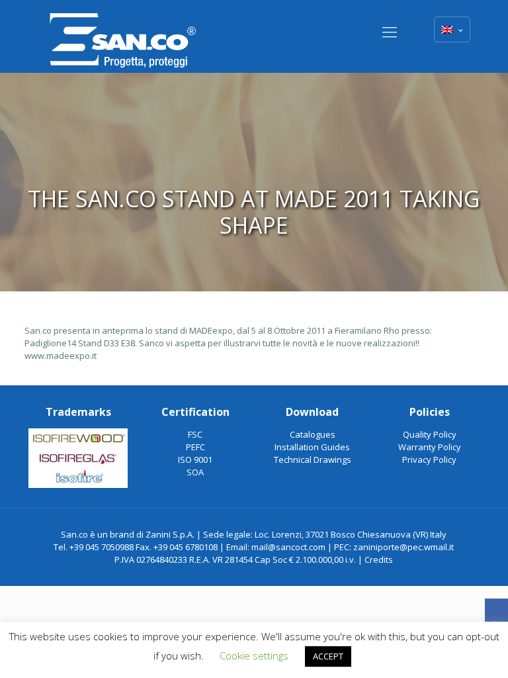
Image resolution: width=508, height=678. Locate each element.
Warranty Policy (429, 447)
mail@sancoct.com (288, 547)
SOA (195, 472)
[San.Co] (123, 36)
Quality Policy (429, 434)
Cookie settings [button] (254, 655)
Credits (378, 559)
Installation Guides (312, 447)
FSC (195, 434)
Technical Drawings (312, 459)
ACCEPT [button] (328, 656)
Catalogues (312, 434)
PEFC (195, 447)
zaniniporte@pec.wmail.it (403, 547)
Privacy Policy (429, 459)
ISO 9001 (195, 459)
